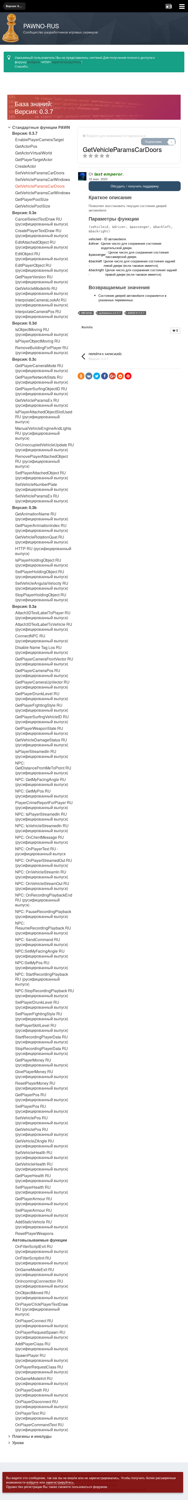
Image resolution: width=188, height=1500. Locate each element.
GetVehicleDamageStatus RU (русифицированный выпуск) (41, 742)
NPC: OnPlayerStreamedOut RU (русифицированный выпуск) (43, 863)
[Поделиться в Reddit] (120, 376)
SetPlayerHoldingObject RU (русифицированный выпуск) (41, 574)
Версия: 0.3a (24, 606)
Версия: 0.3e (24, 212)
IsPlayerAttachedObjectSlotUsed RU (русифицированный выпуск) (43, 416)
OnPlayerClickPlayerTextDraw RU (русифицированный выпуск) (41, 1309)
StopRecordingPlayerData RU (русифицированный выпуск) (41, 1051)
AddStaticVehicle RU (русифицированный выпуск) (41, 1224)
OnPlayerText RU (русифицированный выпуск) (41, 1416)
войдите (33, 62)
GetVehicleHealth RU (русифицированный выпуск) (41, 1166)
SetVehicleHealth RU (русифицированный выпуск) (41, 1155)
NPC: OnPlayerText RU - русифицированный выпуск (40, 851)
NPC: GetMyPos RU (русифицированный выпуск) (41, 793)
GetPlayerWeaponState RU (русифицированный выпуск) (41, 731)
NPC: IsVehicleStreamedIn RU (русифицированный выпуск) (42, 828)
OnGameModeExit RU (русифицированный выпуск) (41, 1272)
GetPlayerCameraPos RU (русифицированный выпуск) (41, 673)
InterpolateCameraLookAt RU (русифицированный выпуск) (41, 302)
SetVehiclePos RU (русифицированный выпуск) (41, 1120)
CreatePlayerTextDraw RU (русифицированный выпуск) (41, 233)
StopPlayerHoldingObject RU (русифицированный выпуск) (41, 597)
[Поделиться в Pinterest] (128, 376)
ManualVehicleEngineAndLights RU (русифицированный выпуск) (43, 433)
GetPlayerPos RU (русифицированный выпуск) (41, 1097)
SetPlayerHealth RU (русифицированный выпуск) (41, 1190)
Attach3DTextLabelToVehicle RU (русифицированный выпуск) (43, 627)
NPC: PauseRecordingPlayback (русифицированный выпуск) (43, 914)
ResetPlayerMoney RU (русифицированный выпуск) (41, 1086)
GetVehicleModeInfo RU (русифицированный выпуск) (41, 291)
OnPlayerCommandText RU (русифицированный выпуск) (41, 1427)
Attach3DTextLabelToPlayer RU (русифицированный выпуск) (42, 615)
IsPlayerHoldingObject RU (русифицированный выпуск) (41, 563)
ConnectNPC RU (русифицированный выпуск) (41, 638)
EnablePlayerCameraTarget (39, 139)
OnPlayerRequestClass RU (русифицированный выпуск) (41, 1369)
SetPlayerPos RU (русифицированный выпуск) (41, 1109)
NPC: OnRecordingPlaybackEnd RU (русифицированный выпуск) (43, 900)
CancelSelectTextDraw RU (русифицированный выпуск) (41, 221)
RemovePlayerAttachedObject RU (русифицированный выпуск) (41, 461)
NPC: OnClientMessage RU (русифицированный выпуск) (41, 840)
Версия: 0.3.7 (24, 133)
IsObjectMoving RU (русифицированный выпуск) (41, 332)
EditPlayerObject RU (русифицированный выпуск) (41, 268)
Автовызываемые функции (39, 1240)
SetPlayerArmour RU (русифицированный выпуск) (41, 1213)
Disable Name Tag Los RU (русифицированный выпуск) (41, 650)
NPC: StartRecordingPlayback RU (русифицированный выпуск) (41, 979)
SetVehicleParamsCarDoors (39, 172)
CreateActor (25, 166)
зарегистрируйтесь (66, 62)
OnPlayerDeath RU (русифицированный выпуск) (41, 1392)
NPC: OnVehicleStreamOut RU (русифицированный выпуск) (42, 886)
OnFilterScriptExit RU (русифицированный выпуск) (41, 1249)
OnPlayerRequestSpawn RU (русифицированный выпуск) (41, 1335)
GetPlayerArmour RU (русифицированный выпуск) (41, 1201)
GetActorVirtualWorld (33, 152)
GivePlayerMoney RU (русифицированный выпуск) (41, 1074)
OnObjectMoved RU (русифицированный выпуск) (41, 1295)
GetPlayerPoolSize (31, 199)
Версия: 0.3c (24, 359)
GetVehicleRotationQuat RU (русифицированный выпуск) (41, 539)
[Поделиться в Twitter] (96, 376)
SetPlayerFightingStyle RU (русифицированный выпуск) (41, 1016)
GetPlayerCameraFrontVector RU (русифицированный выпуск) (44, 661)
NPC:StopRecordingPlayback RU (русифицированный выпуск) (44, 993)
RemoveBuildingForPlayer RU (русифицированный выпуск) (41, 350)
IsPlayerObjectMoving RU (37, 341)
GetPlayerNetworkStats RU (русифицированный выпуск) (41, 380)
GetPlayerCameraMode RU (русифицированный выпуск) (41, 368)
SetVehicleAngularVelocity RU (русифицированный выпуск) (41, 586)
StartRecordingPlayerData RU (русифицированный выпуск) (41, 1039)
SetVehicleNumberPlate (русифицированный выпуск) (41, 487)
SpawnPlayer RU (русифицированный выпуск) (41, 1358)
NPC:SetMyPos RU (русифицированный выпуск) (41, 965)
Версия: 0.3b (24, 507)
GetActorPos (26, 146)
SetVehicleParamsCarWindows (42, 179)
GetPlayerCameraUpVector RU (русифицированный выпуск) (42, 685)
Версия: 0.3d (24, 323)
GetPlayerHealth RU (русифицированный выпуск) (41, 1178)
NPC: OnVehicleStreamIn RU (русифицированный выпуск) (41, 874)
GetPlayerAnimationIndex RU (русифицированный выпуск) (41, 528)
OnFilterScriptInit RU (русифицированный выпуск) (41, 1260)
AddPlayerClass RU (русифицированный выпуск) (41, 1346)
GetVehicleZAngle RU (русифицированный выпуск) (41, 1143)
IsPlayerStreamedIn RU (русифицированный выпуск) (41, 754)
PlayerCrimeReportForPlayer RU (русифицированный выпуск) (44, 805)
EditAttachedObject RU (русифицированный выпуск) (41, 245)
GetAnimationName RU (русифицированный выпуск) (41, 516)
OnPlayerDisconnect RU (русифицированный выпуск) (41, 1404)
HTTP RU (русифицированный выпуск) (43, 551)
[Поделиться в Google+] (112, 376)
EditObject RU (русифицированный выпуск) (41, 256)
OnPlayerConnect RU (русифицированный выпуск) (41, 1323)
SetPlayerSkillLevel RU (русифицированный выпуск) (41, 1028)
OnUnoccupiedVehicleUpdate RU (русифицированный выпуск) (44, 447)
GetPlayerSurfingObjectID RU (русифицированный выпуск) (41, 391)
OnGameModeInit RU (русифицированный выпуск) (41, 1381)
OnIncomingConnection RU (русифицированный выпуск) (41, 1284)
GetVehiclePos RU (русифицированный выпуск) (41, 1132)
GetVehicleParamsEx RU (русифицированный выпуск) (41, 403)
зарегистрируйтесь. (60, 1482)
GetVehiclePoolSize (32, 206)
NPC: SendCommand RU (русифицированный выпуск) (41, 942)
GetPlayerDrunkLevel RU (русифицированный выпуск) (41, 696)
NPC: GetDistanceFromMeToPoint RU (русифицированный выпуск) (43, 768)
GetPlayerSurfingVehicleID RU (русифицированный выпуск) (42, 719)
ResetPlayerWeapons (34, 1233)
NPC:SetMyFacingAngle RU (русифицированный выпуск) (41, 954)
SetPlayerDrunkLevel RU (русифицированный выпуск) (41, 1005)
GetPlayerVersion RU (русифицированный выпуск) (41, 279)
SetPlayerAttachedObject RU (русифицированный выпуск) (41, 475)
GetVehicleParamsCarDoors (40, 186)
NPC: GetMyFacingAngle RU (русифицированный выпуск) (41, 782)
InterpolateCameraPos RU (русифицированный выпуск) (41, 314)
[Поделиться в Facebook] (104, 376)
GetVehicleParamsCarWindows (42, 192)
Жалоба (87, 327)
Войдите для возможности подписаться (116, 135)
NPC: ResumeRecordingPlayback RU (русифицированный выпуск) (43, 928)
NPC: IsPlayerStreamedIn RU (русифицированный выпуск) (41, 817)
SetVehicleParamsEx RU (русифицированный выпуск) (41, 498)
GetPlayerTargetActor (33, 159)
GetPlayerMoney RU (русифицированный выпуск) (41, 1062)
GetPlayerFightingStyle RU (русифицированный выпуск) (41, 708)
